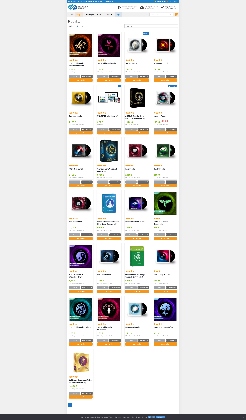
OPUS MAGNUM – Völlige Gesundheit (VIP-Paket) (135, 275)
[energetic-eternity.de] (85, 7)
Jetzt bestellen (80, 80)
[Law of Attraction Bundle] (137, 203)
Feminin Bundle (75, 221)
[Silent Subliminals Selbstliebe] (109, 309)
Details (75, 76)
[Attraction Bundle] (81, 151)
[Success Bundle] (137, 45)
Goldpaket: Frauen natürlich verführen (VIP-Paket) (80, 381)
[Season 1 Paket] (165, 98)
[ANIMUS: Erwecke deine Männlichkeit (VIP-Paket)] (137, 98)
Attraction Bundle (76, 169)
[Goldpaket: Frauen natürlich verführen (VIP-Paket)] (81, 362)
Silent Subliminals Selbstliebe (104, 328)
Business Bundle (75, 116)
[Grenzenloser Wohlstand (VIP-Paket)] (109, 151)
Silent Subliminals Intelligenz (80, 327)
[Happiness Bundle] (137, 309)
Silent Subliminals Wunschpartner (76, 275)
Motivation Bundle (161, 63)
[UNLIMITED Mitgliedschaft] (109, 98)
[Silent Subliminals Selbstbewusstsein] (81, 45)
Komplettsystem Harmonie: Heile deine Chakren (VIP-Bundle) (108, 222)
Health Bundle (159, 169)
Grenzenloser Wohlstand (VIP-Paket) (107, 170)
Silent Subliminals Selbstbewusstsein (76, 64)
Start (71, 15)
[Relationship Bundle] (165, 256)
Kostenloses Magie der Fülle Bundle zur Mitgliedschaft (91, 1)
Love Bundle (130, 169)
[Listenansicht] (82, 26)
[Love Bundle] (137, 151)
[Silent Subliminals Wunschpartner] (81, 256)
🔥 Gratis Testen (172, 1)
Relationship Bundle (162, 274)
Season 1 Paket (159, 116)
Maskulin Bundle (104, 274)
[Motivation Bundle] (165, 45)
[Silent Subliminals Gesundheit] (165, 203)
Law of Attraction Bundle (135, 221)
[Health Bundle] (165, 151)
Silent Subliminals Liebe (106, 63)
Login (118, 15)
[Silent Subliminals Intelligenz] (81, 309)
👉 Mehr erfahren (160, 1)
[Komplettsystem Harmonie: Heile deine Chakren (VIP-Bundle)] (109, 203)
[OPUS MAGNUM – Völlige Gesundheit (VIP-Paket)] (137, 256)
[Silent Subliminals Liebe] (109, 45)
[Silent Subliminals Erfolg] (165, 309)
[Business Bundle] (81, 98)
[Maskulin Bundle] (109, 256)
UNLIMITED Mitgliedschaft (107, 116)
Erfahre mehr (160, 417)
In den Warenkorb (87, 76)
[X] (244, 417)
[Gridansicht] (77, 26)
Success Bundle (131, 63)
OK (150, 417)
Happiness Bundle (132, 327)
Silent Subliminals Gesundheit (161, 222)
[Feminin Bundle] (81, 203)
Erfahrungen (89, 15)
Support (109, 15)
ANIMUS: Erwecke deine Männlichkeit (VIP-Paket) (135, 117)
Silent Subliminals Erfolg (163, 327)
